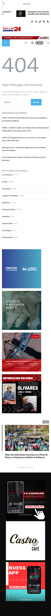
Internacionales (8, 209)
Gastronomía (7, 237)
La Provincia (7, 175)
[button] (44, 422)
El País (4, 182)
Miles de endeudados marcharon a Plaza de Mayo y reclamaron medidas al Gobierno (23, 456)
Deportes (5, 203)
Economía (6, 189)
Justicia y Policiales (10, 196)
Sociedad (5, 216)
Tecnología (6, 230)
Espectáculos (7, 223)
